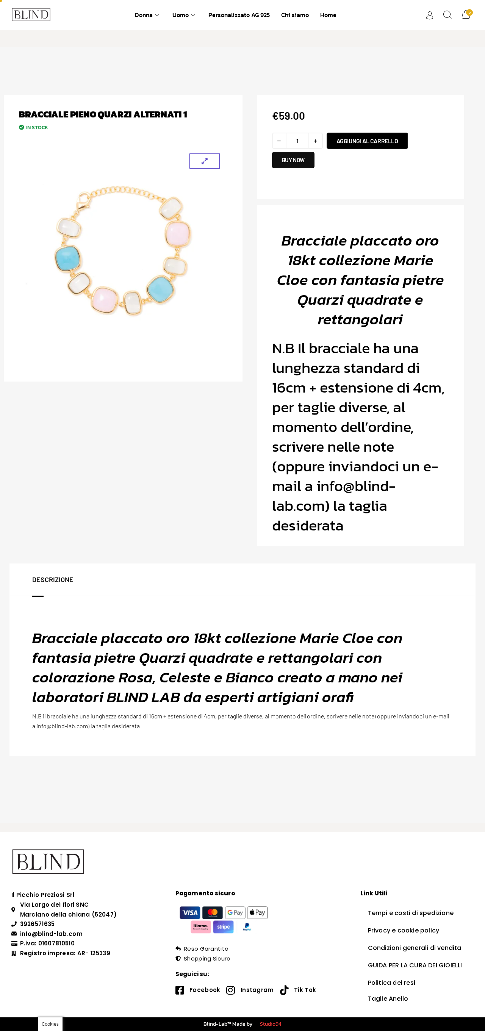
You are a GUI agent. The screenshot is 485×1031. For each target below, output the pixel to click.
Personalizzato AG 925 (239, 14)
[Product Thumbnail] (204, 161)
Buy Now (293, 159)
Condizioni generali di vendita (415, 947)
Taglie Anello (388, 998)
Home (328, 14)
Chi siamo (295, 14)
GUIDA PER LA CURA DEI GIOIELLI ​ (416, 965)
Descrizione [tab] (53, 579)
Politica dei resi (391, 982)
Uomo (180, 14)
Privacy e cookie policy (404, 930)
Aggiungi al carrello (367, 140)
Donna (144, 14)
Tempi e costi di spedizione (411, 913)
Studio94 (271, 1024)
